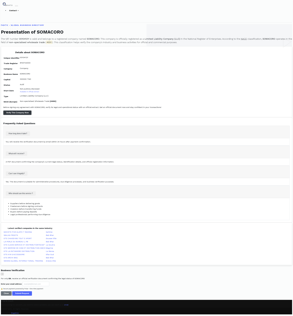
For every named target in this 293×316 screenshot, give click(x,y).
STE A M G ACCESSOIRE (14, 254)
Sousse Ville (51, 238)
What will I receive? (16, 154)
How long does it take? (18, 133)
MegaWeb (15, 313)
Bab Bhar (50, 235)
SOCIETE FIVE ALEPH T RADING (18, 232)
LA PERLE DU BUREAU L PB (16, 242)
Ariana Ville (51, 261)
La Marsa (50, 251)
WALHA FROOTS (11, 235)
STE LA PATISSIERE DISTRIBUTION (19, 251)
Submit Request (22, 293)
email (66, 305)
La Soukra (50, 245)
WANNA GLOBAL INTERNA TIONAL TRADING (23, 261)
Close (6, 293)
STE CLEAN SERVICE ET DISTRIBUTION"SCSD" (24, 245)
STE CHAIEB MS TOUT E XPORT (18, 238)
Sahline (49, 232)
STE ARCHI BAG (11, 258)
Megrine (49, 248)
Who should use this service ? (21, 193)
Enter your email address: (11, 284)
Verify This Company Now (17, 113)
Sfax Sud (50, 254)
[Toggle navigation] (16, 5)
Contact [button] (13, 10)
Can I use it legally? (17, 173)
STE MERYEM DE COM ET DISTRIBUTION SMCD (24, 248)
